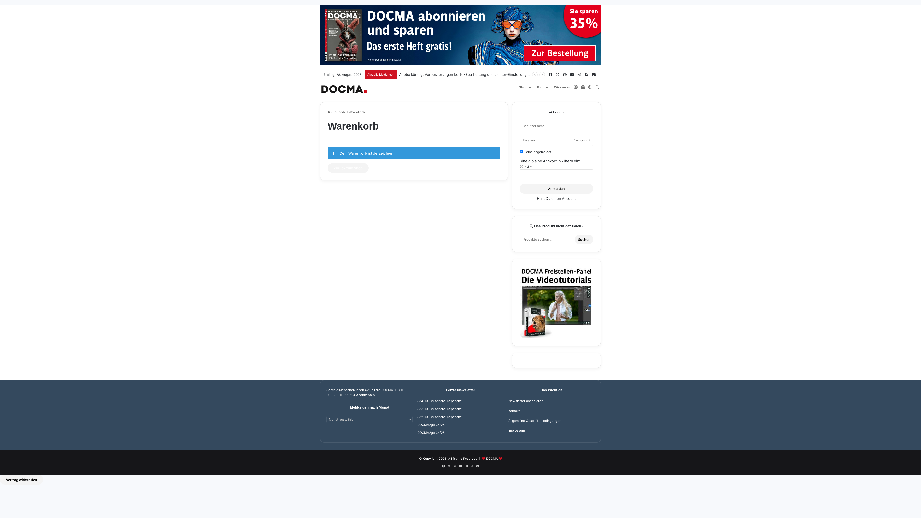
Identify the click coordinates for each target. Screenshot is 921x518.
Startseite (338, 112)
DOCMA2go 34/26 (431, 433)
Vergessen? (582, 140)
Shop (523, 87)
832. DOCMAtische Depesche (439, 417)
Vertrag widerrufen (21, 480)
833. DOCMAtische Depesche (439, 409)
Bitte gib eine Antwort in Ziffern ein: (550, 161)
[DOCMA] (344, 89)
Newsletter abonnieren (525, 401)
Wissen (560, 87)
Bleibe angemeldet (537, 152)
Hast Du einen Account (556, 198)
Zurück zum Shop (348, 168)
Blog (541, 87)
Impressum (516, 430)
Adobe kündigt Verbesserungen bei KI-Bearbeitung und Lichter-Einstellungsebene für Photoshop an (484, 74)
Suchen (584, 239)
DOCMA (492, 458)
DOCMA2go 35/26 (431, 425)
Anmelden (556, 189)
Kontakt (514, 411)
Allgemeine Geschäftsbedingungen (534, 421)
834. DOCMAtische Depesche (439, 401)
